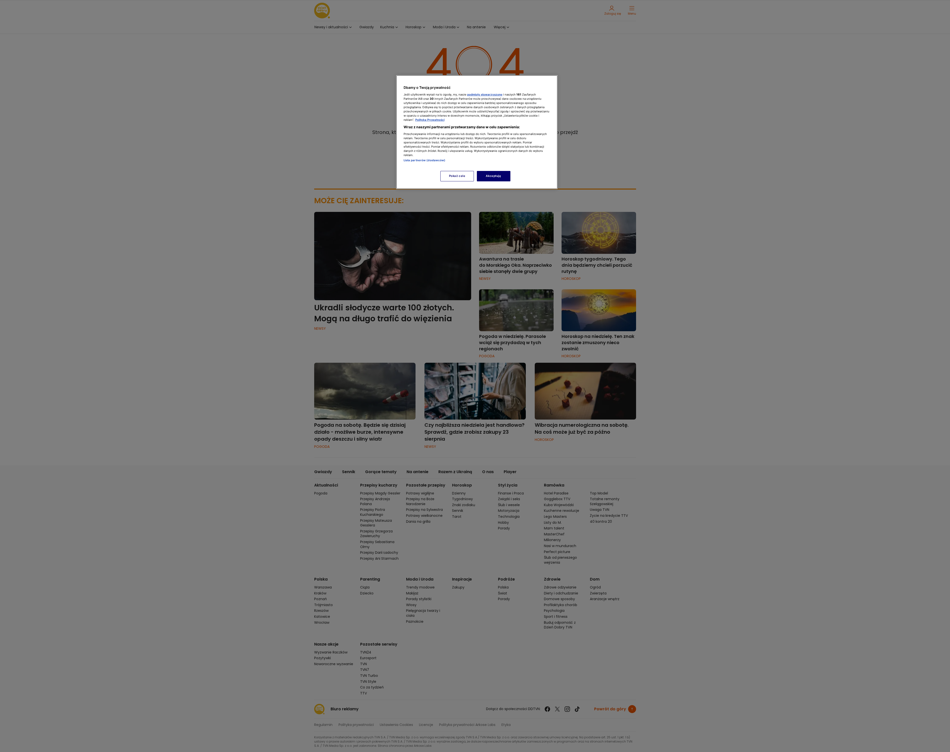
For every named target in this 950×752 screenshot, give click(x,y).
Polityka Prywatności (430, 120)
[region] (477, 132)
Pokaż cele (457, 176)
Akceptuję (493, 176)
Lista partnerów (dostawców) (425, 160)
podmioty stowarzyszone (484, 94)
